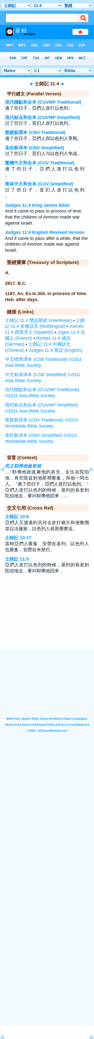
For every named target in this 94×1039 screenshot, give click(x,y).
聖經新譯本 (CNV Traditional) (35, 132)
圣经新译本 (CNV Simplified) (34, 147)
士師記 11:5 (17, 559)
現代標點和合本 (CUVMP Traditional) (43, 102)
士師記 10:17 (18, 537)
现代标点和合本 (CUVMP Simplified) (42, 117)
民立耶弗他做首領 (23, 465)
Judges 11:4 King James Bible (37, 205)
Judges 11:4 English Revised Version (44, 232)
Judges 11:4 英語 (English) (55, 350)
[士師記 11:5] (87, 480)
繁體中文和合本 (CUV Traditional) (39, 162)
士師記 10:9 (17, 516)
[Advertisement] (47, 618)
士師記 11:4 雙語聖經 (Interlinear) (38, 320)
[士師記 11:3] (6, 480)
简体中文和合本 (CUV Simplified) (39, 183)
